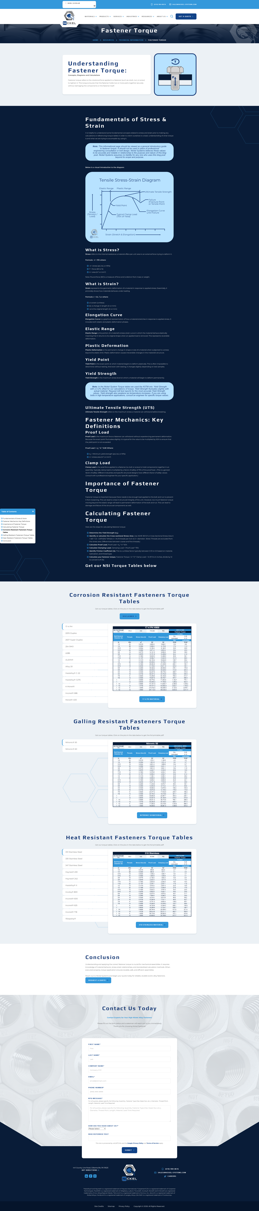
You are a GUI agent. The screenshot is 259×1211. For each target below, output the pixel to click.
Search (231, 29)
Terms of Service (153, 1143)
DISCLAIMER (128, 616)
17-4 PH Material (151, 699)
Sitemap (111, 1206)
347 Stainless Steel (73, 865)
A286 (67, 653)
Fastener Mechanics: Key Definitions (16, 521)
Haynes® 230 (71, 872)
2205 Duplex (71, 633)
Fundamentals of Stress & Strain (15, 518)
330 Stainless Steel (73, 859)
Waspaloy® (70, 919)
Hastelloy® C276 (73, 680)
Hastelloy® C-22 (72, 673)
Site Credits (99, 1206)
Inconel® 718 (71, 912)
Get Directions (89, 1170)
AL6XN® (69, 660)
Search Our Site (159, 29)
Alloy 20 (69, 666)
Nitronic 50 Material (151, 815)
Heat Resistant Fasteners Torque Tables (18, 538)
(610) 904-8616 (159, 4)
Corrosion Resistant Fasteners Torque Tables (17, 531)
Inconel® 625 (71, 905)
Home (95, 40)
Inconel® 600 (71, 899)
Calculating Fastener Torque (13, 527)
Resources (108, 40)
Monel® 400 (71, 700)
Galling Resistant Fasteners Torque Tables (18, 535)
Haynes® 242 (71, 879)
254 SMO (69, 646)
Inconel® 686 (71, 693)
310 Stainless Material (151, 925)
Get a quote (185, 16)
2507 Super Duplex (74, 640)
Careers (172, 1176)
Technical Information (131, 40)
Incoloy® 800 (71, 892)
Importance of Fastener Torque (14, 524)
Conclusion (7, 541)
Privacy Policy (124, 1206)
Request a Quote (97, 980)
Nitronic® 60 (71, 749)
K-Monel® (70, 686)
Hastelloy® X (71, 885)
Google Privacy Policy (135, 1143)
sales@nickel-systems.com (184, 4)
